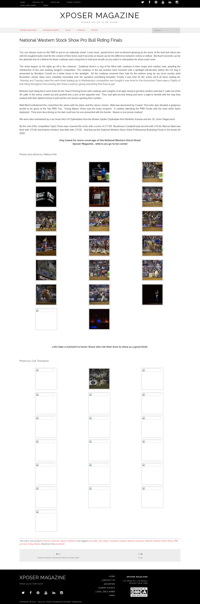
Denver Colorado (51, 541)
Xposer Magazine (100, 15)
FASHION (81, 30)
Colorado (113, 541)
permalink (59, 544)
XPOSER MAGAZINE (28, 30)
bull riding (103, 541)
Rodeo (37, 544)
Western (72, 541)
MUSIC (68, 30)
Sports (64, 541)
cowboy (122, 541)
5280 (95, 541)
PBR (176, 541)
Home (22, 2)
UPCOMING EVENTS (51, 30)
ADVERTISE (55, 2)
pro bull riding (26, 544)
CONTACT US (38, 2)
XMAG (45, 5)
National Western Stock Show (159, 541)
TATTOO (94, 30)
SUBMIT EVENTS (73, 2)
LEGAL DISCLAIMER (28, 5)
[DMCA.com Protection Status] (139, 597)
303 (90, 541)
